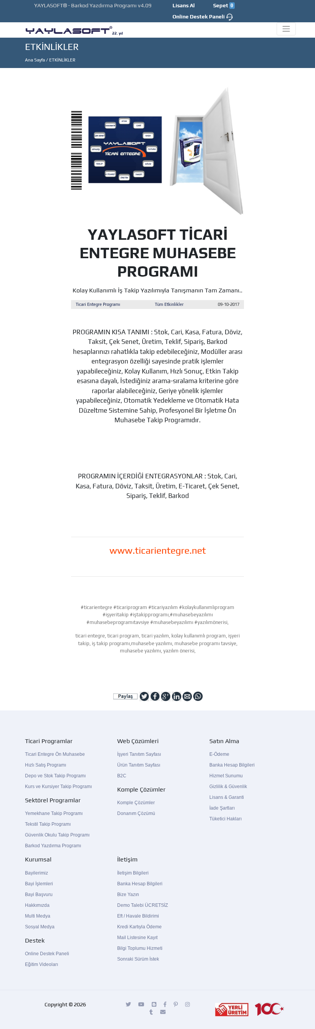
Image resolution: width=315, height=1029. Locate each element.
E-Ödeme (219, 754)
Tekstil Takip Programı (48, 824)
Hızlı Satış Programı (45, 765)
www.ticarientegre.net (157, 550)
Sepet (223, 5)
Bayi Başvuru (39, 894)
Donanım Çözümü (136, 813)
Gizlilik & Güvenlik (228, 786)
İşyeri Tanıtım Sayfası (139, 754)
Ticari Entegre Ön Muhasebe (55, 754)
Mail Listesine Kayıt (137, 937)
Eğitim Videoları (41, 964)
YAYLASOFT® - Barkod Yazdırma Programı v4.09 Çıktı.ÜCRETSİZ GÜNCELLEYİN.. (88, 9)
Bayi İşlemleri (39, 883)
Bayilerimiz (36, 873)
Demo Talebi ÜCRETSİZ (142, 905)
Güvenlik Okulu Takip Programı (57, 835)
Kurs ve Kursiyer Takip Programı (58, 786)
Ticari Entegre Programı (98, 304)
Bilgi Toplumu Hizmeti (139, 948)
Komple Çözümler (136, 802)
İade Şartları (222, 808)
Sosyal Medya (40, 926)
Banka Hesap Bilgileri (232, 765)
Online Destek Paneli (199, 16)
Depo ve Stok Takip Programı (55, 775)
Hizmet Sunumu (226, 775)
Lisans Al (183, 5)
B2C (121, 775)
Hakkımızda (37, 905)
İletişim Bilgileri (133, 873)
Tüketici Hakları (225, 819)
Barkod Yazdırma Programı (53, 845)
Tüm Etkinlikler (169, 304)
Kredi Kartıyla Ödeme (139, 926)
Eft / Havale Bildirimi (138, 916)
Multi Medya (37, 916)
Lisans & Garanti (226, 797)
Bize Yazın (128, 894)
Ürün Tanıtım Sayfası (138, 765)
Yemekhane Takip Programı (54, 813)
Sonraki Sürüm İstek (138, 959)
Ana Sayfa (35, 60)
